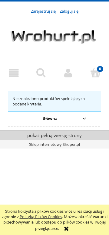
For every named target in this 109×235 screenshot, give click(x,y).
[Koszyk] (95, 72)
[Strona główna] (54, 36)
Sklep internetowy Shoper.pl (54, 144)
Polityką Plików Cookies (41, 216)
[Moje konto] (68, 73)
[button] (13, 73)
